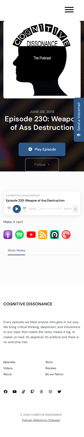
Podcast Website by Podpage (41, 420)
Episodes (9, 362)
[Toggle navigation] (69, 10)
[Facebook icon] (5, 392)
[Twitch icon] (32, 392)
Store (49, 362)
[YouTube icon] (14, 392)
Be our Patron (54, 374)
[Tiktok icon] (23, 392)
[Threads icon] (41, 392)
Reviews (50, 368)
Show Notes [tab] (16, 250)
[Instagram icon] (50, 392)
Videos (8, 368)
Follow (40, 164)
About (7, 374)
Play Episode (45, 149)
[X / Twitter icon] (59, 392)
